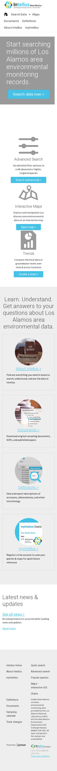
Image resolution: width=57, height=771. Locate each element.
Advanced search (40, 671)
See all (13, 614)
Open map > (28, 227)
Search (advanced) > (28, 180)
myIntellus (32, 27)
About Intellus (13, 27)
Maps (36, 14)
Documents (11, 21)
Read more (9, 628)
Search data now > (28, 94)
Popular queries (39, 677)
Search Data (19, 14)
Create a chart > (28, 274)
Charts (34, 693)
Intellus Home (14, 665)
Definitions (29, 21)
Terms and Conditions (40, 756)
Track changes (14, 721)
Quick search (38, 665)
